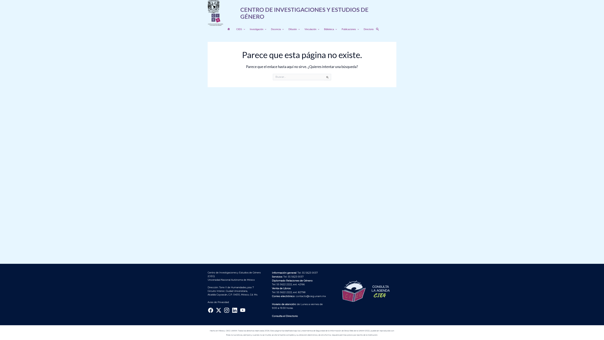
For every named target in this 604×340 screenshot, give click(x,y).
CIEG (239, 29)
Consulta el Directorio (285, 315)
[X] (219, 310)
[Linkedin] (235, 310)
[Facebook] (211, 310)
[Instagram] (227, 310)
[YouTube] (243, 310)
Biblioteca (329, 29)
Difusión (292, 29)
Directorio (369, 29)
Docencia (276, 29)
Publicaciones (349, 29)
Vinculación (310, 29)
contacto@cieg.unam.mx (311, 296)
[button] (243, 29)
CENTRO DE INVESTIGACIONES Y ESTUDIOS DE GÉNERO (304, 13)
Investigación (256, 29)
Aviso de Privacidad (218, 302)
